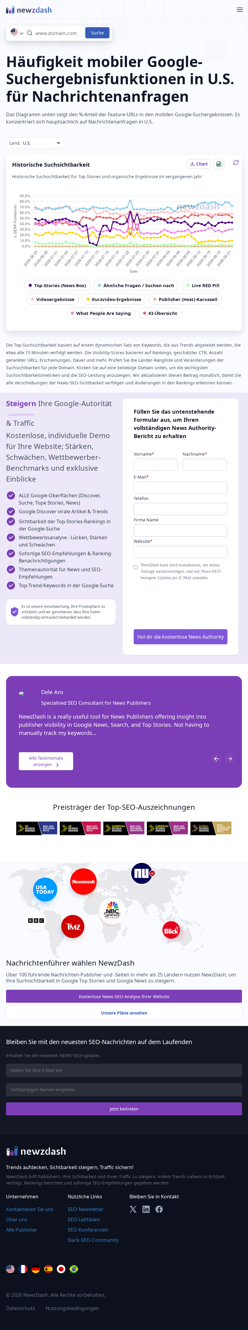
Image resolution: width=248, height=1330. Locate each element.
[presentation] (216, 758)
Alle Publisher (21, 1229)
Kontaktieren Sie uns (30, 1209)
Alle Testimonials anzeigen (46, 761)
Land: (15, 143)
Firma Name (146, 520)
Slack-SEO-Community (93, 1240)
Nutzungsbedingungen (72, 1308)
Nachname (195, 454)
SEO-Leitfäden (84, 1219)
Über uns (16, 1219)
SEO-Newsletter (86, 1209)
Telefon (141, 498)
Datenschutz (20, 1308)
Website (143, 541)
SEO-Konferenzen (88, 1229)
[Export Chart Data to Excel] (219, 164)
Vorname (144, 454)
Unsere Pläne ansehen (124, 1013)
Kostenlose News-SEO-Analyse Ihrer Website (124, 996)
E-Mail (141, 477)
